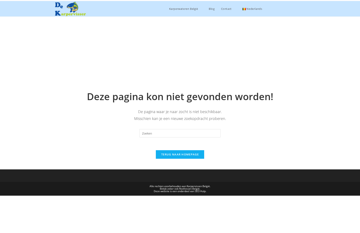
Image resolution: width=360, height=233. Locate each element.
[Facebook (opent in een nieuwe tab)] (284, 8)
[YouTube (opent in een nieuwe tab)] (302, 8)
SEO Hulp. (200, 191)
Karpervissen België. (198, 186)
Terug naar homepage (180, 154)
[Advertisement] (180, 48)
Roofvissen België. (189, 188)
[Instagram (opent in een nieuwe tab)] (293, 8)
